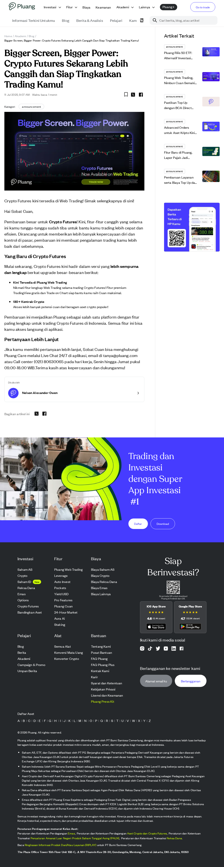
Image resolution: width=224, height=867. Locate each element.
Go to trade (203, 7)
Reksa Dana (174, 838)
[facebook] (141, 94)
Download (163, 524)
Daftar (138, 524)
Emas (71, 833)
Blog (31, 36)
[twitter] (133, 95)
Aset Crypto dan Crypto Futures (147, 833)
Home (8, 36)
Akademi (20, 36)
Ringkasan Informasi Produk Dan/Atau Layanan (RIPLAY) (60, 845)
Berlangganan (190, 681)
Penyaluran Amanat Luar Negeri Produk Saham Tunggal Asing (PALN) (75, 838)
